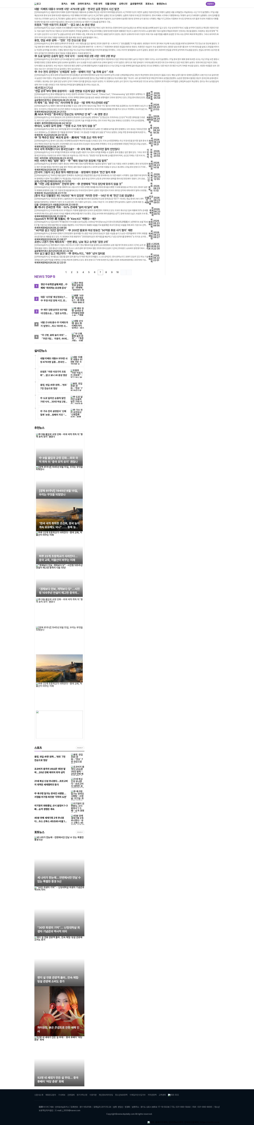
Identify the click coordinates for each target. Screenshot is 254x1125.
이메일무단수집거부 (138, 1095)
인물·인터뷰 (110, 3)
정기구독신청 (82, 1095)
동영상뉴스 (162, 3)
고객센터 (162, 1095)
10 (117, 272)
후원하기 (210, 4)
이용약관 (93, 1095)
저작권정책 (152, 1095)
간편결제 (71, 1095)
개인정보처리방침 (106, 1095)
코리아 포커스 (84, 3)
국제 (73, 3)
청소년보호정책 (121, 1095)
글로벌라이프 (136, 3)
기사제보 (61, 1095)
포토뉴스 (150, 3)
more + (80, 748)
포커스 (64, 3)
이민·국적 (97, 3)
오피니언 (123, 3)
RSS (177, 1095)
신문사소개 (38, 1095)
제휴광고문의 (50, 1095)
